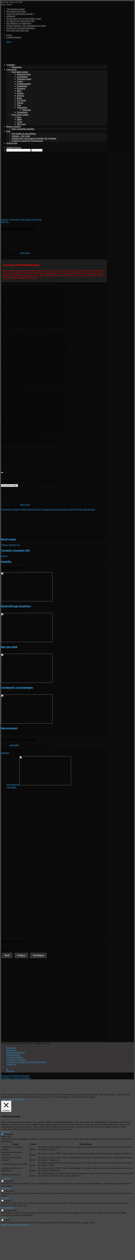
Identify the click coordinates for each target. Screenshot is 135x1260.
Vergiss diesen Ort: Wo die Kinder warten (23, 18)
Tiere (19, 105)
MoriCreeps (25, 253)
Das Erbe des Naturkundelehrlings (20, 28)
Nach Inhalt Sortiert (20, 72)
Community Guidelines (16, 1060)
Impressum (10, 1048)
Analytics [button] (5, 1198)
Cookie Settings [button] (7, 1099)
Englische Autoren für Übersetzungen (27, 141)
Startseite (5, 219)
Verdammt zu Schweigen (17, 687)
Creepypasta (11, 69)
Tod (7, 222)
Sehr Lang (21, 124)
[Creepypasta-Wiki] (40, 60)
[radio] (56, 448)
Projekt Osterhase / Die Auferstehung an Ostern (26, 26)
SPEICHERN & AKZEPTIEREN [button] (15, 1225)
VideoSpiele (22, 107)
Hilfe (8, 131)
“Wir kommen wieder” (15, 9)
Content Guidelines (14, 1057)
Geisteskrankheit (24, 84)
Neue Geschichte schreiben (23, 129)
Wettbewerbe (11, 143)
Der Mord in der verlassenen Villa (20, 21)
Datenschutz (11, 1050)
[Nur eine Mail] (26, 641)
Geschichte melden (9, 486)
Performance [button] (6, 1188)
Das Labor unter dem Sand (17, 30)
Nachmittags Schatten (16, 606)
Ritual (19, 98)
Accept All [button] (19, 1099)
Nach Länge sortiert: (20, 114)
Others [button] (4, 1217)
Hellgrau (21, 955)
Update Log (11, 1064)
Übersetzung (22, 112)
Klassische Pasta (24, 74)
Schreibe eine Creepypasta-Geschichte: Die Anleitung (34, 138)
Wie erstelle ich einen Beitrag (24, 133)
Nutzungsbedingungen (15, 1052)
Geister (20, 81)
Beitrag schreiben (13, 126)
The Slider (11, 787)
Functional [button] (5, 1178)
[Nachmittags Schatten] (26, 600)
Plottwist (20, 95)
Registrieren (17, 67)
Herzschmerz (9, 728)
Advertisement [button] (7, 1208)
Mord (19, 91)
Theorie (20, 103)
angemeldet (14, 745)
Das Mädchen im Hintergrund (18, 23)
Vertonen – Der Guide (21, 136)
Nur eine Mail (9, 647)
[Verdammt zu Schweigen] (26, 682)
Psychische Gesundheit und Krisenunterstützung (26, 1062)
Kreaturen (21, 88)
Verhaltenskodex (13, 1055)
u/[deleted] (10, 16)
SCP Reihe (21, 100)
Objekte (20, 93)
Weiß (7, 955)
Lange (19, 122)
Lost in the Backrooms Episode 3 (20, 14)
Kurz (19, 117)
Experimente (22, 76)
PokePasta (26, 110)
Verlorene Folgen (24, 79)
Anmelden (10, 65)
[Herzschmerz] (26, 723)
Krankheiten (22, 86)
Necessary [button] (5, 1131)
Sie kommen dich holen (16, 11)
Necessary (8, 1134)
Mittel (19, 119)
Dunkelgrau (38, 955)
